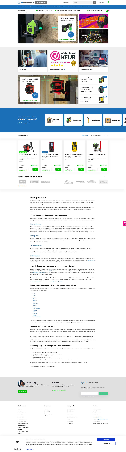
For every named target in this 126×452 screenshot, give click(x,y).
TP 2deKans (81, 7)
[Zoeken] (94, 2)
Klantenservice (66, 2)
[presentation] (104, 128)
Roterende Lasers (22, 7)
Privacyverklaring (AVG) (23, 431)
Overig (67, 7)
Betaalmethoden (22, 425)
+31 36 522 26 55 (98, 417)
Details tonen (29, 449)
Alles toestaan (106, 439)
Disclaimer (20, 429)
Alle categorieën (41, 2)
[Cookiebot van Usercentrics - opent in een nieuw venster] (17, 449)
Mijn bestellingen (47, 411)
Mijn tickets (46, 413)
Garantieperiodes (22, 421)
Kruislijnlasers (31, 7)
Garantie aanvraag (22, 419)
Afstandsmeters (40, 7)
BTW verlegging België (23, 423)
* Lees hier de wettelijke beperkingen (88, 395)
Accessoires (74, 7)
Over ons (20, 411)
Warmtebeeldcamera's (59, 7)
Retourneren (20, 417)
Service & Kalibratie (22, 413)
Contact (20, 409)
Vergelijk (22, 165)
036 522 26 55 (22, 391)
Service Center (89, 7)
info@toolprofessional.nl (58, 390)
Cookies (19, 433)
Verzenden (20, 415)
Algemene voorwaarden (23, 427)
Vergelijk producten (48, 415)
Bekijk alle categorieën (23, 122)
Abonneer (103, 393)
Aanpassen (105, 443)
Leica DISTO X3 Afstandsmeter (50, 154)
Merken (96, 7)
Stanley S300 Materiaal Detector (74, 154)
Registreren (46, 409)
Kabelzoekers (48, 7)
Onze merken (21, 186)
